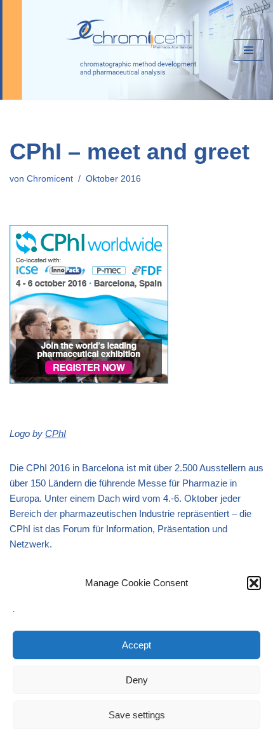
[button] (254, 583)
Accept (136, 645)
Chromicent (50, 179)
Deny (137, 680)
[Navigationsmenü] (248, 50)
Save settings (137, 714)
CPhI (55, 433)
